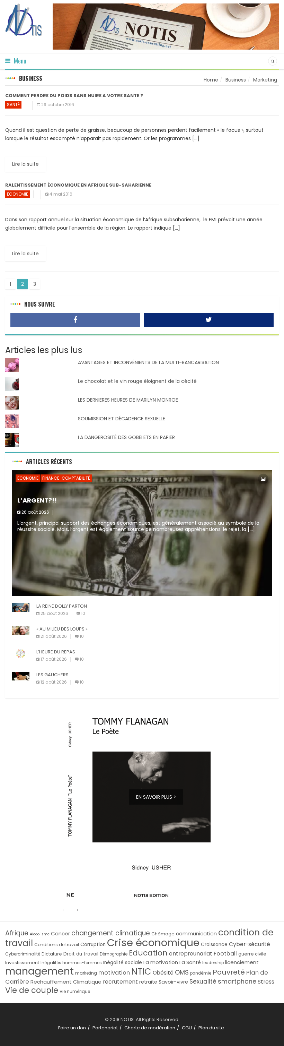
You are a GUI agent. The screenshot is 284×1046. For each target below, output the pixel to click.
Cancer (60, 933)
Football (225, 954)
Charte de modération (149, 1027)
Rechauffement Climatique (65, 981)
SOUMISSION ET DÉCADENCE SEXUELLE (121, 418)
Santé (13, 105)
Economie (17, 194)
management (39, 971)
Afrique (16, 933)
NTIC (141, 971)
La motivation (160, 962)
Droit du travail (80, 954)
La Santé (190, 962)
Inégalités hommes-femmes (71, 963)
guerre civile (252, 954)
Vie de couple (31, 990)
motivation (114, 973)
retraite (148, 982)
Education (148, 953)
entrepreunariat (190, 953)
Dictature (52, 954)
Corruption (93, 944)
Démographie (113, 954)
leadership (213, 963)
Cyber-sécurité (249, 944)
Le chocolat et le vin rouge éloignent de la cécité (137, 381)
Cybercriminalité (22, 954)
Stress (266, 981)
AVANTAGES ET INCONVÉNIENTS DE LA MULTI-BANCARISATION (148, 362)
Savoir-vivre (173, 981)
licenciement (242, 962)
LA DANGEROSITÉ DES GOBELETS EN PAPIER (126, 437)
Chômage (163, 934)
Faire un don (72, 1027)
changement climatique (110, 933)
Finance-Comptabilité (66, 478)
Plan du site (211, 1027)
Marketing (265, 79)
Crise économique (153, 942)
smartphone (237, 981)
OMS (182, 972)
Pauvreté (229, 972)
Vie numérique (75, 991)
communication (196, 933)
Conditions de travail (56, 945)
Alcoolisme (40, 934)
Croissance (214, 944)
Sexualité (202, 981)
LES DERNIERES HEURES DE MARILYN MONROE (128, 399)
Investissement (22, 962)
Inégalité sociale (122, 962)
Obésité (163, 972)
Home (211, 79)
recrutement (120, 981)
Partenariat (105, 1027)
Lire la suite (25, 164)
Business (235, 79)
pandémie (200, 973)
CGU (187, 1027)
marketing (86, 973)
